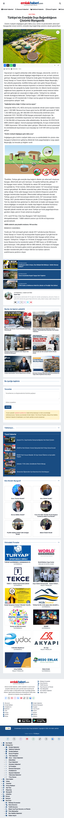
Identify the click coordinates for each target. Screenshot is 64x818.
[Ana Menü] (4, 3)
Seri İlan (8, 788)
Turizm (35, 710)
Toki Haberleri (13, 756)
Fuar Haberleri (13, 762)
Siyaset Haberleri (14, 773)
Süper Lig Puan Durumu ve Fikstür (19, 809)
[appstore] (24, 720)
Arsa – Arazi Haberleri (15, 758)
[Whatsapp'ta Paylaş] (11, 65)
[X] (9, 698)
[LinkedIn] (18, 698)
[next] (52, 738)
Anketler (8, 794)
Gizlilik (6, 714)
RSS (8, 728)
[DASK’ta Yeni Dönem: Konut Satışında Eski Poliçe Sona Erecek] (17, 319)
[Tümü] (59, 428)
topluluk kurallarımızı (21, 413)
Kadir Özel (7, 69)
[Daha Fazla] (14, 65)
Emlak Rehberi (9, 705)
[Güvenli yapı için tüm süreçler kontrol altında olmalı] (46, 342)
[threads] (46, 738)
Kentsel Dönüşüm (38, 705)
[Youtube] (30, 302)
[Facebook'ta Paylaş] (5, 65)
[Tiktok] (24, 698)
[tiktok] (39, 738)
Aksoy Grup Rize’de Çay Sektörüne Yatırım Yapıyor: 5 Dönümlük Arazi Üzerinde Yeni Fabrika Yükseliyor (46, 330)
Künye (6, 716)
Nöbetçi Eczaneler (45, 681)
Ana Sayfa (9, 743)
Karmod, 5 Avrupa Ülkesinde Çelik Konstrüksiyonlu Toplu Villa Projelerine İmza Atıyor (46, 373)
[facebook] (7, 738)
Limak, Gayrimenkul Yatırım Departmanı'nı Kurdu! (17, 373)
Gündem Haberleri (14, 764)
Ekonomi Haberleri (22, 9)
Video (8, 781)
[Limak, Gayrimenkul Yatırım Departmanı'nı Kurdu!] (17, 364)
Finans (6, 712)
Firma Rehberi (10, 785)
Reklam (35, 714)
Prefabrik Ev (8, 707)
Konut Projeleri (52, 9)
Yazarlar (8, 783)
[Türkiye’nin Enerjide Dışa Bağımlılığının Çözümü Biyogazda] (32, 46)
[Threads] (27, 698)
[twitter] (14, 738)
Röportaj (9, 790)
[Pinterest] (12, 698)
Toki (6, 710)
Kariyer (35, 712)
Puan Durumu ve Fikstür (46, 687)
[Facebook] (18, 302)
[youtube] (27, 738)
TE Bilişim (36, 733)
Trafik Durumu (44, 685)
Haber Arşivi (43, 692)
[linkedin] (59, 738)
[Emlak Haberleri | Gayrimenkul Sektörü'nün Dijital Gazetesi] (32, 3)
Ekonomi (7, 703)
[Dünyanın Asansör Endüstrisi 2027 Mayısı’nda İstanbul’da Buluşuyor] (17, 342)
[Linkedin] (27, 302)
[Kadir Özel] (8, 296)
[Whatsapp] (33, 698)
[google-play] (39, 720)
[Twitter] (21, 302)
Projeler (35, 707)
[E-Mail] (15, 302)
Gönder (8, 407)
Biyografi (9, 792)
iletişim (35, 716)
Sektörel (32, 14)
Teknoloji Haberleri (14, 775)
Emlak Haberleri (8, 9)
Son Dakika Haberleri (46, 690)
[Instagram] (24, 302)
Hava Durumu (44, 683)
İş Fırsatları (12, 766)
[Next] (30, 698)
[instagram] (20, 738)
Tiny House (36, 709)
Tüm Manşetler (44, 689)
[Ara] (60, 4)
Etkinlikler (11, 760)
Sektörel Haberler (38, 9)
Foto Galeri (9, 779)
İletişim (8, 798)
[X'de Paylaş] (7, 65)
